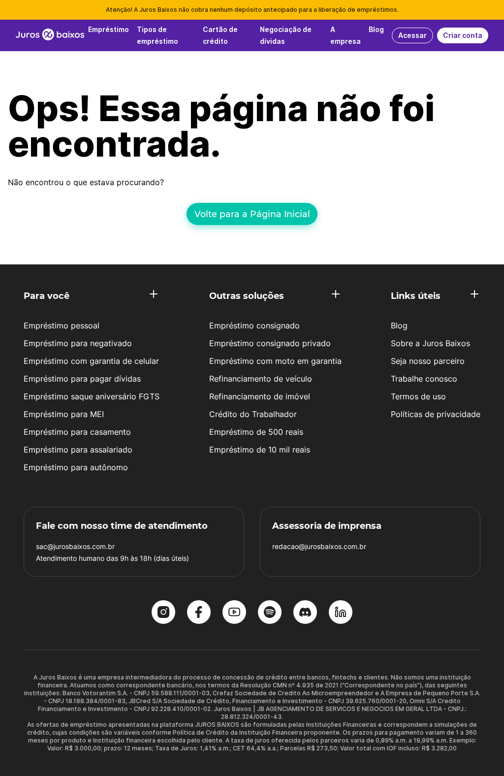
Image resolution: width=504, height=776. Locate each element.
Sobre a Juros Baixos (430, 343)
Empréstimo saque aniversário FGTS (91, 396)
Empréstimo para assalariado (78, 449)
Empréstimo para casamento (77, 432)
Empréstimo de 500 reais (256, 432)
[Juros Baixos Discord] (305, 613)
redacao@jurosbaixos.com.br (319, 546)
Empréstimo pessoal (61, 325)
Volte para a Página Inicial (252, 214)
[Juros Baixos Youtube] (234, 613)
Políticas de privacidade (435, 414)
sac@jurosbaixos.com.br (75, 546)
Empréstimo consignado (254, 325)
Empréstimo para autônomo (76, 467)
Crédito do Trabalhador (253, 414)
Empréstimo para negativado (78, 343)
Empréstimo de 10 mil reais (259, 449)
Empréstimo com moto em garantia (275, 361)
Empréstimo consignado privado (270, 343)
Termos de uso (418, 396)
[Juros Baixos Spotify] (270, 613)
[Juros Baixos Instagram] (163, 613)
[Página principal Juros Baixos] (50, 35)
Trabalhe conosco (424, 379)
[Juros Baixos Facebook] (199, 613)
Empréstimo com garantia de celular (91, 361)
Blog (399, 325)
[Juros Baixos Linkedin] (340, 613)
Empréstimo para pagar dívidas (82, 379)
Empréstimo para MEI (64, 414)
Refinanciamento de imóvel (259, 396)
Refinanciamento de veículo (260, 379)
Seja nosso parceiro (428, 361)
